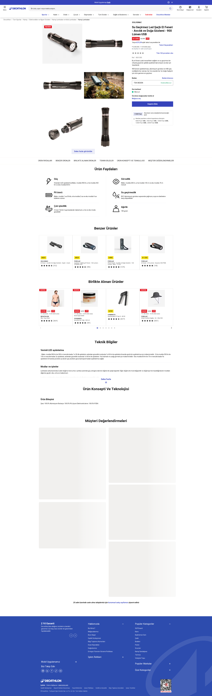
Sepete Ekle (152, 104)
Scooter (138, 648)
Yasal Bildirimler (77, 688)
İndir (109, 2)
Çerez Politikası (88, 688)
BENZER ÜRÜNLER (63, 161)
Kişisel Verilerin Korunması (62, 688)
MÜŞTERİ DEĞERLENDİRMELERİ (161, 161)
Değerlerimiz (92, 648)
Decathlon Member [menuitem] (163, 15)
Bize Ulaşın (92, 635)
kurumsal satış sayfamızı (118, 602)
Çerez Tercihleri (130, 688)
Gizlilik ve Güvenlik (101, 688)
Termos (138, 655)
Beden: (134, 78)
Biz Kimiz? (91, 628)
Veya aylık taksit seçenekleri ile (146, 42)
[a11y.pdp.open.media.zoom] (62, 44)
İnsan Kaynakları (93, 645)
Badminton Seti (140, 635)
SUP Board (139, 628)
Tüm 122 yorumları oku (164, 53)
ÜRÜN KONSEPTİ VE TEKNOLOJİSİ (131, 161)
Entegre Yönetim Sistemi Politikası (100, 651)
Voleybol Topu (140, 658)
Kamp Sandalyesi (141, 651)
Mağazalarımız (93, 631)
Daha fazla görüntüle (83, 151)
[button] (106, 170)
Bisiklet (137, 641)
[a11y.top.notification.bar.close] (172, 2)
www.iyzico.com (63, 685)
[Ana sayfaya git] (17, 8)
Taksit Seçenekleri (166, 45)
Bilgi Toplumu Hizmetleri (96, 641)
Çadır (137, 638)
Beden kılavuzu (167, 78)
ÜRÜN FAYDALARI (45, 161)
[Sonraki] (171, 328)
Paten (137, 645)
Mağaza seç (136, 98)
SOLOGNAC (137, 22)
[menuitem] (45, 14)
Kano (137, 631)
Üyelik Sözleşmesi (94, 638)
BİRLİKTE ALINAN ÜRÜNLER (85, 161)
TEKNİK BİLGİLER (107, 161)
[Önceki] (40, 328)
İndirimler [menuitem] (148, 15)
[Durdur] (168, 2)
